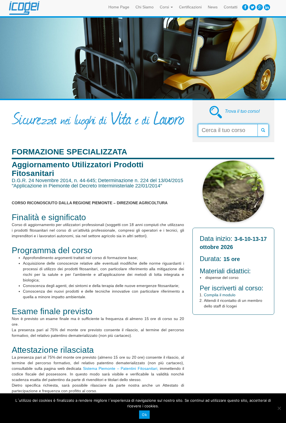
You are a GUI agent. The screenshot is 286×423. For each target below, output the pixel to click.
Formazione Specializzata (69, 151)
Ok (144, 414)
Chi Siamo (144, 7)
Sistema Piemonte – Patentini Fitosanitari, (120, 368)
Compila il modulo (219, 295)
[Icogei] (24, 8)
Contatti (230, 7)
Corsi (165, 7)
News (213, 7)
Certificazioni (190, 7)
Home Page (118, 7)
